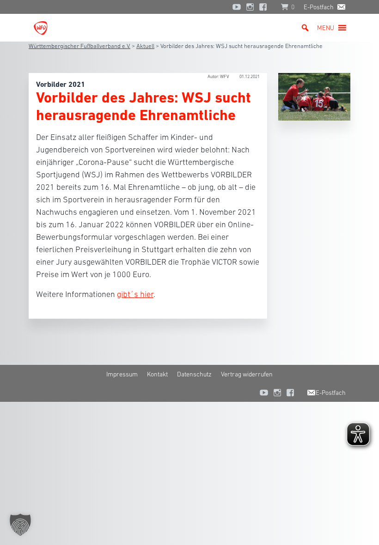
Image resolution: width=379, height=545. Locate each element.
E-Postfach (319, 7)
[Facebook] (265, 7)
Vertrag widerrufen (247, 374)
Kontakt (157, 374)
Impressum (122, 374)
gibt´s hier (135, 294)
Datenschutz (194, 374)
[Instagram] (250, 7)
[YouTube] (236, 7)
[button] (325, 28)
